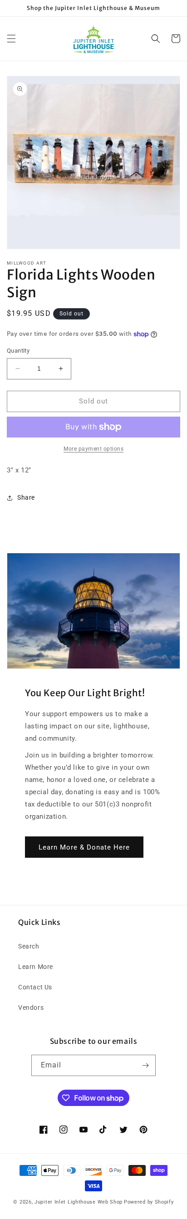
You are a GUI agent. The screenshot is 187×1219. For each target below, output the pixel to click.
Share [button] (26, 497)
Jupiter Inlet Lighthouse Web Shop (78, 1202)
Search (28, 946)
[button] (11, 39)
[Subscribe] (145, 1065)
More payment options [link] (93, 449)
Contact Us (35, 987)
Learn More (35, 966)
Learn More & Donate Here (84, 847)
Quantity (18, 350)
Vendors (31, 1007)
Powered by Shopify (149, 1202)
